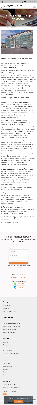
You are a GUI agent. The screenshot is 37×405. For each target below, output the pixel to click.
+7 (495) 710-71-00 (31, 2)
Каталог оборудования (11, 353)
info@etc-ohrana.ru (9, 391)
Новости (6, 375)
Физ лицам (6, 305)
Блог (4, 372)
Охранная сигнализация (11, 324)
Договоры (6, 345)
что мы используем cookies (19, 398)
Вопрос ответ (7, 351)
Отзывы (5, 369)
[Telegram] (25, 2)
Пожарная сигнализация (11, 326)
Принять (18, 402)
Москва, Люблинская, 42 (12, 387)
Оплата (5, 342)
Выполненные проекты (11, 366)
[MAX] (22, 2)
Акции (5, 348)
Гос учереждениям (9, 311)
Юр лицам (6, 308)
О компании (7, 363)
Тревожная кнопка (9, 321)
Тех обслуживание (9, 332)
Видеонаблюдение (9, 329)
